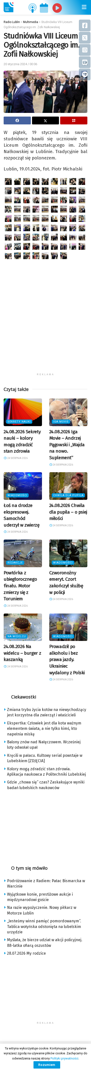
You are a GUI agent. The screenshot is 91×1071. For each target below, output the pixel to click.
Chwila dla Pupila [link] (68, 495)
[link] (8, 7)
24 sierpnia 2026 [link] (17, 458)
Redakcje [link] (15, 562)
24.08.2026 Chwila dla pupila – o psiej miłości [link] (68, 512)
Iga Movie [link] (61, 421)
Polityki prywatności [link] (64, 1058)
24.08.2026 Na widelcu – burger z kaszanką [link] (22, 653)
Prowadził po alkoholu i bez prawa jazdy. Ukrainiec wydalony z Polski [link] (67, 659)
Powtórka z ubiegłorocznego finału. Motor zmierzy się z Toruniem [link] (20, 586)
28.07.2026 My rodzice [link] (26, 953)
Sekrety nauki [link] (19, 421)
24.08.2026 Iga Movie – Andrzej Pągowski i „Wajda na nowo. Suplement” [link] (67, 444)
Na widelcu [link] (17, 636)
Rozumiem (46, 1065)
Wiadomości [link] (17, 495)
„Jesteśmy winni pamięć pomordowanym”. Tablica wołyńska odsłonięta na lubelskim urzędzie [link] (44, 926)
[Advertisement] (45, 325)
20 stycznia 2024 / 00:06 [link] (20, 64)
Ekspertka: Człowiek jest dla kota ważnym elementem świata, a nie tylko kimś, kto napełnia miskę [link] (44, 728)
